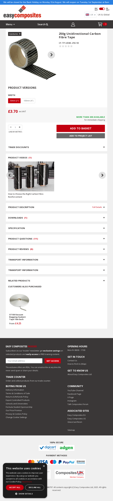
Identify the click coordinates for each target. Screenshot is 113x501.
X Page (71, 397)
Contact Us (72, 360)
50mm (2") (14, 100)
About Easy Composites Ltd (80, 374)
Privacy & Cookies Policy (16, 414)
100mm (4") (28, 100)
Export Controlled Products (18, 400)
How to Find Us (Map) (77, 364)
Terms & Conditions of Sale (18, 393)
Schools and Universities (17, 403)
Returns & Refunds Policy (17, 396)
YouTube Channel (75, 390)
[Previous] (10, 175)
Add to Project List (80, 135)
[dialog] (25, 480)
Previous (11, 51)
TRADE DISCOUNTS (18, 147)
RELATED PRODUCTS (19, 280)
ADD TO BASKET (81, 128)
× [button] (44, 466)
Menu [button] (9, 24)
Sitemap (71, 430)
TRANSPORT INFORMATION (23, 259)
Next (53, 51)
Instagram (72, 400)
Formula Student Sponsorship (19, 407)
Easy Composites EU (77, 415)
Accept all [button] (14, 487)
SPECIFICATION (16, 228)
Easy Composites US (77, 418)
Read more (27, 481)
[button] (73, 24)
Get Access (52, 360)
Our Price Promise (14, 410)
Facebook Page (74, 394)
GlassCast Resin (75, 422)
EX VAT (107, 9)
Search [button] (42, 24)
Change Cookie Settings (16, 417)
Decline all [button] (35, 487)
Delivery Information (15, 390)
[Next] (102, 175)
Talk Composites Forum (78, 404)
